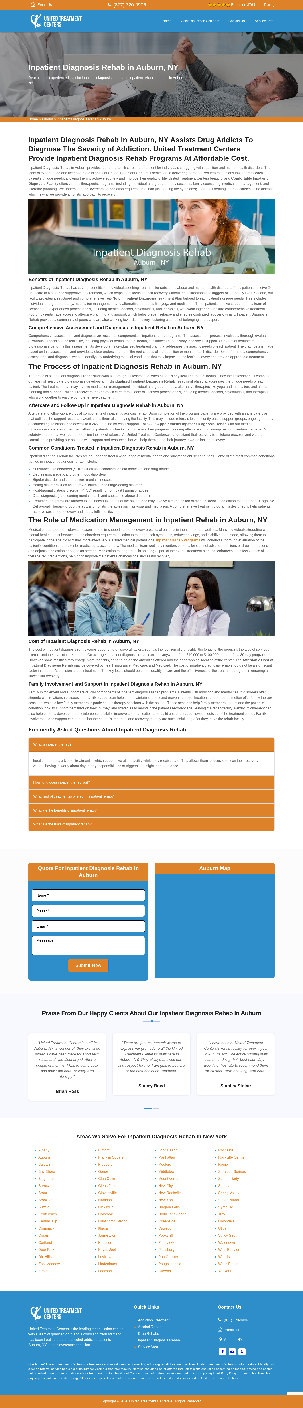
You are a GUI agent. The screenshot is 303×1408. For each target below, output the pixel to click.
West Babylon (229, 1250)
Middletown (167, 1171)
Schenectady (228, 1179)
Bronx (43, 1193)
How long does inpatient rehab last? (61, 782)
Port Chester (168, 1257)
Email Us (44, 5)
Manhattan (166, 1157)
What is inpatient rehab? (52, 744)
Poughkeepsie (169, 1264)
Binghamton (47, 1179)
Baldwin (44, 1164)
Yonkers (224, 1271)
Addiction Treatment (153, 1320)
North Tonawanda (172, 1214)
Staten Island (228, 1200)
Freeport (105, 1164)
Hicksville (106, 1207)
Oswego (164, 1228)
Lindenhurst (107, 1264)
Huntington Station (113, 1221)
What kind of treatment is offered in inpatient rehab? (73, 796)
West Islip (226, 1257)
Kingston (105, 1242)
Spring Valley (228, 1193)
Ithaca (103, 1228)
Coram (43, 1235)
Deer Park (46, 1250)
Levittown (105, 1257)
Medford (164, 1164)
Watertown (226, 1242)
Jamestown (107, 1235)
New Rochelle (169, 1193)
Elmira (43, 1271)
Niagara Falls (169, 1207)
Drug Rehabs (148, 1333)
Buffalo (43, 1207)
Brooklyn (45, 1200)
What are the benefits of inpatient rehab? (65, 810)
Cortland (45, 1242)
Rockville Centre (231, 1157)
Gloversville (107, 1193)
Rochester (226, 1150)
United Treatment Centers (149, 1401)
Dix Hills (45, 1257)
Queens (164, 1271)
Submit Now (88, 965)
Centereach (47, 1214)
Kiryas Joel (107, 1250)
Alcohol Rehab (149, 1327)
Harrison (105, 1200)
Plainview (166, 1242)
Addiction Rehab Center (198, 21)
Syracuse (225, 1207)
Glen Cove (106, 1179)
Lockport (105, 1271)
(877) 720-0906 (129, 5)
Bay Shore (46, 1171)
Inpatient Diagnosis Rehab (159, 1340)
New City (165, 1186)
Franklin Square (111, 1157)
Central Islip (47, 1221)
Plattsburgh (167, 1250)
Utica (222, 1228)
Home (167, 21)
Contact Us (236, 21)
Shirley (223, 1186)
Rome (223, 1164)
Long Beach (167, 1150)
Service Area (264, 21)
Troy (221, 1214)
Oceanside (166, 1221)
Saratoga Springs (232, 1171)
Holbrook (105, 1214)
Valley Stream (229, 1235)
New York (166, 1200)
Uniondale (226, 1221)
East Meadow (49, 1264)
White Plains (228, 1264)
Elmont (103, 1150)
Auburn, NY (233, 1340)
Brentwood (46, 1186)
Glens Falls (107, 1186)
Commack (46, 1228)
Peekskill (165, 1235)
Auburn (47, 119)
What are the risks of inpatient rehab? (62, 824)
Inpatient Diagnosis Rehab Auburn (84, 119)
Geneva (104, 1171)
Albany (43, 1150)
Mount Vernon (169, 1179)
